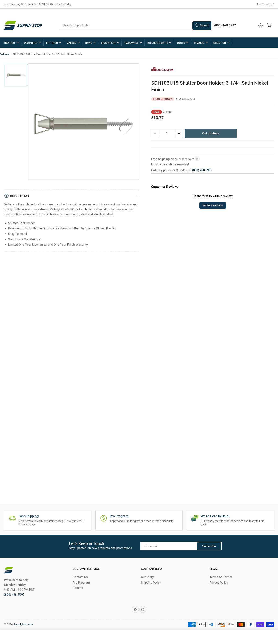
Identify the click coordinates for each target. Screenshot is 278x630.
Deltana (5, 54)
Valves (71, 42)
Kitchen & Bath (157, 42)
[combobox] (136, 25)
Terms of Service (221, 577)
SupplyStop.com (24, 624)
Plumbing (30, 42)
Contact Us (80, 577)
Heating (9, 42)
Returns (78, 588)
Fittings (52, 42)
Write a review (212, 205)
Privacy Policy (219, 582)
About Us (219, 42)
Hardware (131, 42)
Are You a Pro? (265, 4)
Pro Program (81, 582)
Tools (181, 42)
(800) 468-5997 (14, 594)
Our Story (147, 577)
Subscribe (209, 546)
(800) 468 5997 (202, 170)
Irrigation (108, 42)
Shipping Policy (151, 582)
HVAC (88, 42)
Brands (199, 42)
